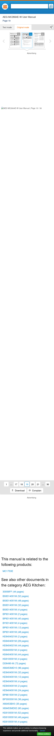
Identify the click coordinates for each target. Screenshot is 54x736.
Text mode (7, 27)
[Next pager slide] (50, 41)
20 (32, 484)
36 (48, 484)
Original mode (23, 27)
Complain (36, 490)
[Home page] (5, 6)
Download (19, 490)
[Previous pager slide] (3, 41)
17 (16, 484)
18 (21, 484)
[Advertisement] (27, 79)
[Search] (51, 6)
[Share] (51, 27)
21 (38, 484)
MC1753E (8, 571)
